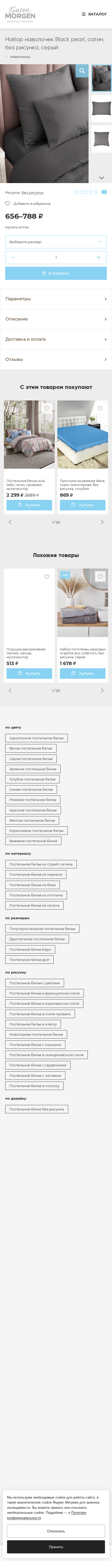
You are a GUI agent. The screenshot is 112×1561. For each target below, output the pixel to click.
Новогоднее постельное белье (36, 1034)
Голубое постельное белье (32, 779)
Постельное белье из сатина (34, 905)
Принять (56, 1547)
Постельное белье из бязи (32, 885)
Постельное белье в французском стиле (44, 993)
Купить (32, 504)
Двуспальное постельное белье (37, 939)
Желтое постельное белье (32, 820)
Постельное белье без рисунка (36, 1109)
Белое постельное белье (30, 748)
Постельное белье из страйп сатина (41, 864)
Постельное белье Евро (30, 949)
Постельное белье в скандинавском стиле (46, 1055)
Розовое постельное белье (32, 800)
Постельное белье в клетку (33, 1024)
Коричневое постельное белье (36, 830)
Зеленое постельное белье (33, 769)
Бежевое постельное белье (33, 841)
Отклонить (56, 1531)
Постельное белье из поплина (36, 895)
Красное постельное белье (33, 810)
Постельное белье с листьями (35, 1075)
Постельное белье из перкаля (35, 874)
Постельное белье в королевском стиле (44, 1003)
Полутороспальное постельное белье (42, 929)
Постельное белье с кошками (35, 1045)
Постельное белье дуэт (29, 960)
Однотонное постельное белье (36, 738)
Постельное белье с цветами (34, 983)
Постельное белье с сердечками (37, 1065)
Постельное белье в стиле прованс (40, 1014)
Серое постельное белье (31, 759)
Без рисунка (32, 192)
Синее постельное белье (31, 789)
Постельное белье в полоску (34, 1086)
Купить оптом (17, 227)
